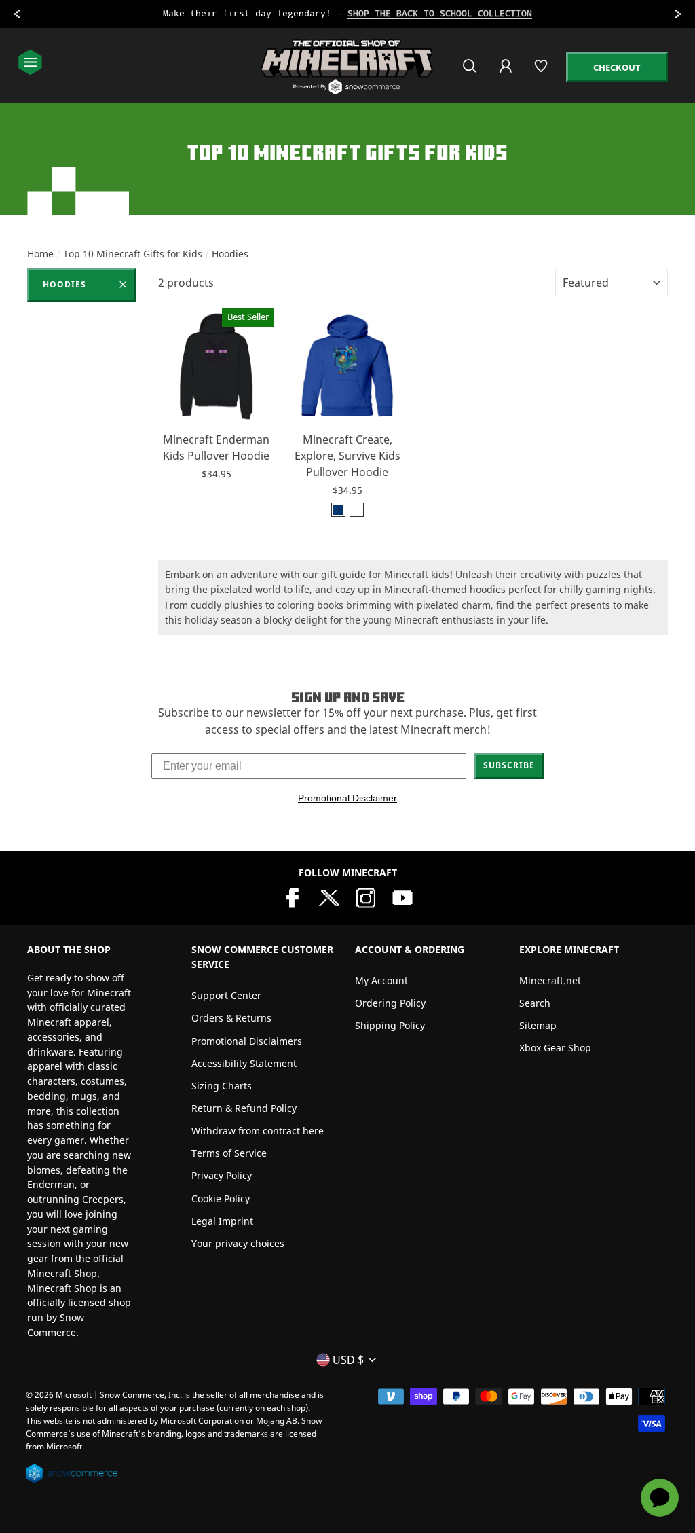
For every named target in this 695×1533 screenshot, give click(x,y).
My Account (381, 980)
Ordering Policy (390, 1002)
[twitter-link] (329, 896)
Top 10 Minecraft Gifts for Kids (132, 253)
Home (40, 253)
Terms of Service (229, 1153)
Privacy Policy (221, 1175)
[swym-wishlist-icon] (542, 71)
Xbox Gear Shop (555, 1047)
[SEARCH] (471, 71)
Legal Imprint (222, 1220)
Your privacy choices (237, 1243)
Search (534, 1002)
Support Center (226, 995)
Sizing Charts (221, 1085)
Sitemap (538, 1025)
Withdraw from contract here (257, 1130)
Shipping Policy (390, 1025)
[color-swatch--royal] (338, 509)
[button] (216, 407)
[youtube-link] (402, 896)
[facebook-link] (292, 896)
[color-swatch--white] (356, 509)
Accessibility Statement (244, 1063)
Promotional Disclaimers (246, 1040)
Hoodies (64, 284)
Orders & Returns (231, 1017)
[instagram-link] (366, 896)
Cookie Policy (220, 1198)
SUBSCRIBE (509, 765)
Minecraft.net (550, 980)
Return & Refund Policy (244, 1108)
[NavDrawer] (30, 63)
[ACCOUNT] (506, 75)
